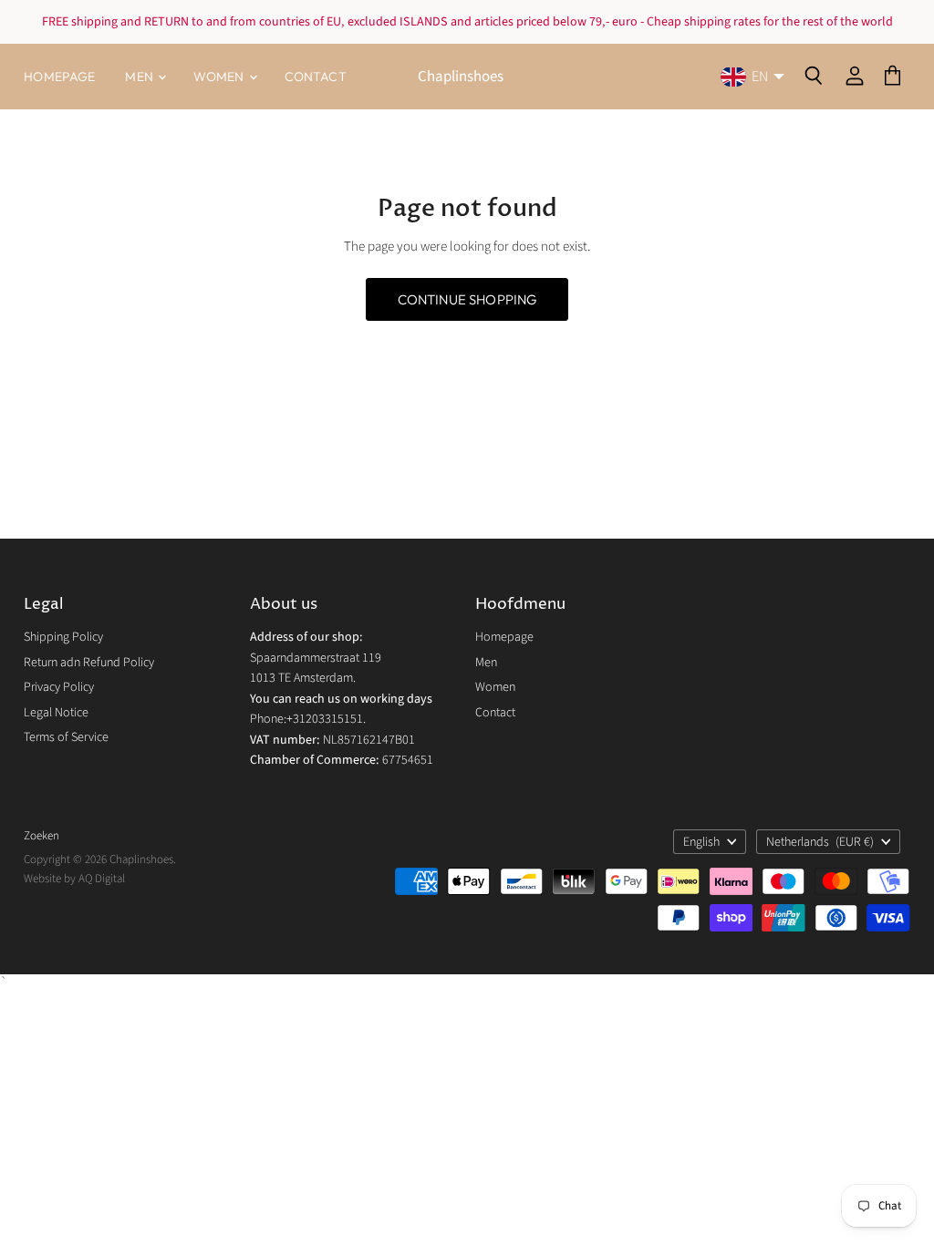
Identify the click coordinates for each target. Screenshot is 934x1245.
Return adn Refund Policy (89, 662)
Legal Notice (56, 713)
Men (140, 76)
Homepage (59, 76)
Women (220, 76)
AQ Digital (101, 878)
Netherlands (820, 842)
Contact (316, 76)
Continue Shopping (467, 299)
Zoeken (41, 836)
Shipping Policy (63, 637)
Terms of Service (66, 737)
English (701, 842)
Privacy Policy (59, 687)
